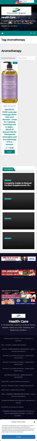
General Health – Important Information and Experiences (15, 381)
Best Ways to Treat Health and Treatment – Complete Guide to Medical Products (18, 357)
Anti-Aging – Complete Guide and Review (16, 345)
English (24, 1)
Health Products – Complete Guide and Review (13, 390)
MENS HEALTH (8, 180)
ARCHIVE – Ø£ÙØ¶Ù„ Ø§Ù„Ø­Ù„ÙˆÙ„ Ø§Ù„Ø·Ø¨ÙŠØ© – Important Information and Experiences (18, 350)
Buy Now (9, 152)
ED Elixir (18, 262)
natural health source (18, 277)
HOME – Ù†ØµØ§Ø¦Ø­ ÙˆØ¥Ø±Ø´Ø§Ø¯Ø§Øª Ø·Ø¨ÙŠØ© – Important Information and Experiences (18, 395)
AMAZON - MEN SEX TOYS (9, 106)
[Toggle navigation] (34, 33)
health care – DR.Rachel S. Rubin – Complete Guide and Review (17, 385)
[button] (34, 422)
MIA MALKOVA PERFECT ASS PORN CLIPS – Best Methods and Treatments (18, 401)
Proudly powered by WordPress (12, 338)
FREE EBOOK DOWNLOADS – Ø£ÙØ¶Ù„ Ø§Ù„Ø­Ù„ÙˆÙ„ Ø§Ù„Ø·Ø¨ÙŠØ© (18, 376)
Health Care (8, 17)
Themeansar (18, 340)
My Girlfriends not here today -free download (12, 407)
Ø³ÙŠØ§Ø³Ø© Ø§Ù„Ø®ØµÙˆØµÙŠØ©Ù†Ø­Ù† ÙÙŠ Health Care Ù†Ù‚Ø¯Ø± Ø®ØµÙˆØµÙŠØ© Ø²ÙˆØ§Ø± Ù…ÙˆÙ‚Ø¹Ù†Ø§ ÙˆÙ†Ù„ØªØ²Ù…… (18, 413)
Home (2, 345)
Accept (18, 437)
